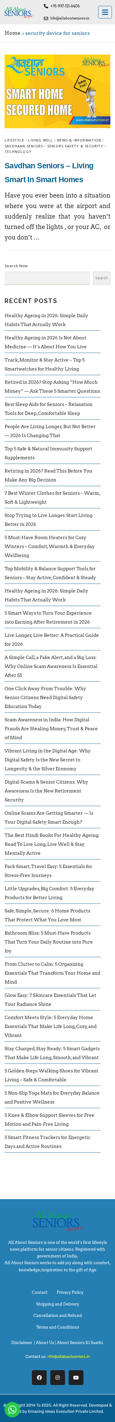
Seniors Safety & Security (75, 146)
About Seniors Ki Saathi (80, 1342)
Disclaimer (21, 1342)
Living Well (40, 140)
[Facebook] (39, 1377)
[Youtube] (76, 1377)
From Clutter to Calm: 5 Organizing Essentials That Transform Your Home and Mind (52, 973)
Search (101, 278)
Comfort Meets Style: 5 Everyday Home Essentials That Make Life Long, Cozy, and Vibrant (51, 1026)
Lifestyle (14, 140)
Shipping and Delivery (57, 1304)
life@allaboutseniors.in (69, 1356)
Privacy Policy (70, 1292)
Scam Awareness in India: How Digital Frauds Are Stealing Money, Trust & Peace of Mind (51, 728)
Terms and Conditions (57, 1327)
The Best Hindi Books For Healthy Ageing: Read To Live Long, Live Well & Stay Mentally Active (52, 844)
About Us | (46, 1342)
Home (12, 33)
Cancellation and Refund (57, 1315)
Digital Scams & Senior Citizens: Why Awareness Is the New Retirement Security (46, 791)
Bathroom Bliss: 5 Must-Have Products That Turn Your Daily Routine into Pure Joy (49, 942)
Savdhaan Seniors (24, 146)
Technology (18, 151)
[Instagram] (57, 1377)
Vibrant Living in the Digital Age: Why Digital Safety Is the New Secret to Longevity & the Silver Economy (48, 760)
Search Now (16, 265)
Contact (40, 1292)
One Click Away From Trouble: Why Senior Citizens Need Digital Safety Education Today (45, 697)
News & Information (79, 140)
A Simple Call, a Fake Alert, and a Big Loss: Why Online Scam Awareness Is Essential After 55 (51, 666)
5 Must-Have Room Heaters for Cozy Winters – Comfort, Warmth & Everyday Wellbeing (50, 546)
